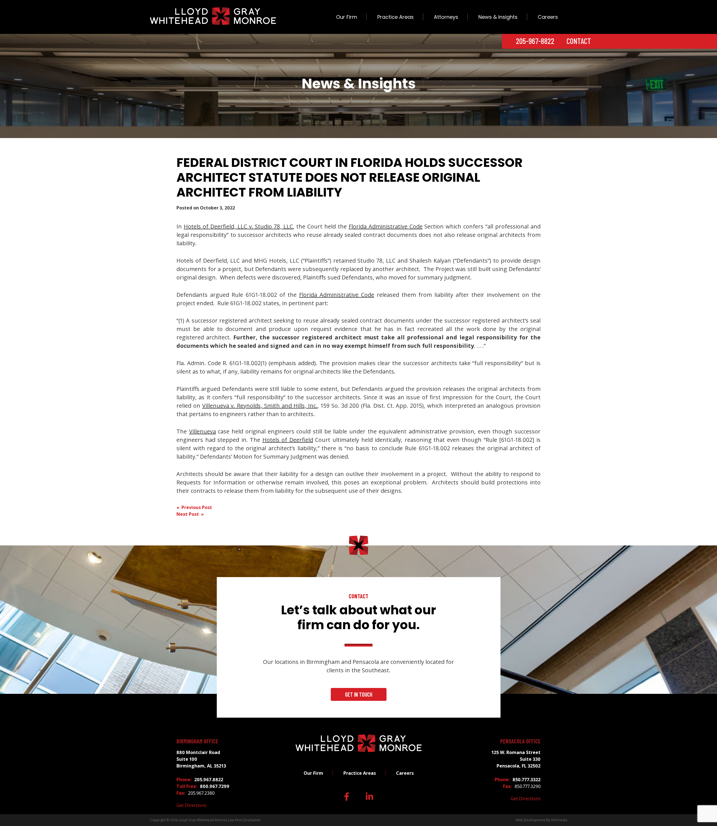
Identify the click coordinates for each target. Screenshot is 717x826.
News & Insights (498, 16)
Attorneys (446, 16)
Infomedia (559, 820)
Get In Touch (358, 694)
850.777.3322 (527, 779)
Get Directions (191, 805)
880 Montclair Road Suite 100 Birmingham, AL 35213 (201, 759)
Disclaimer (252, 820)
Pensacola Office (520, 741)
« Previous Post (194, 507)
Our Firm (346, 16)
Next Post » (190, 514)
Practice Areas (395, 16)
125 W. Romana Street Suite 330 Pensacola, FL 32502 (516, 759)
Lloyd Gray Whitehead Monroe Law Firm (210, 820)
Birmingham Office (197, 741)
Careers (548, 16)
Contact (579, 41)
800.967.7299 (214, 786)
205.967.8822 (208, 779)
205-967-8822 (535, 41)
